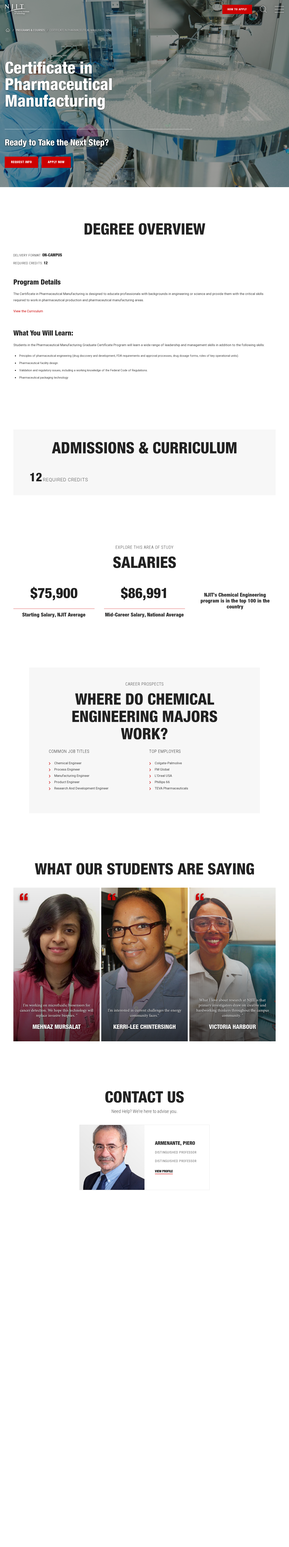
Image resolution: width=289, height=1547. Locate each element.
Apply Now (56, 162)
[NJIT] (17, 9)
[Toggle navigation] (279, 9)
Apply (237, 9)
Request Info (21, 162)
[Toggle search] (263, 9)
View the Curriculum (28, 311)
